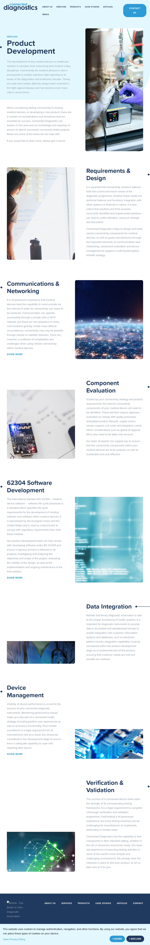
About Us (47, 7)
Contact (138, 903)
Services (61, 7)
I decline (135, 938)
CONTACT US (134, 10)
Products (75, 7)
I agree (117, 938)
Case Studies (92, 7)
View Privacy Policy (14, 939)
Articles (108, 7)
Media (45, 14)
